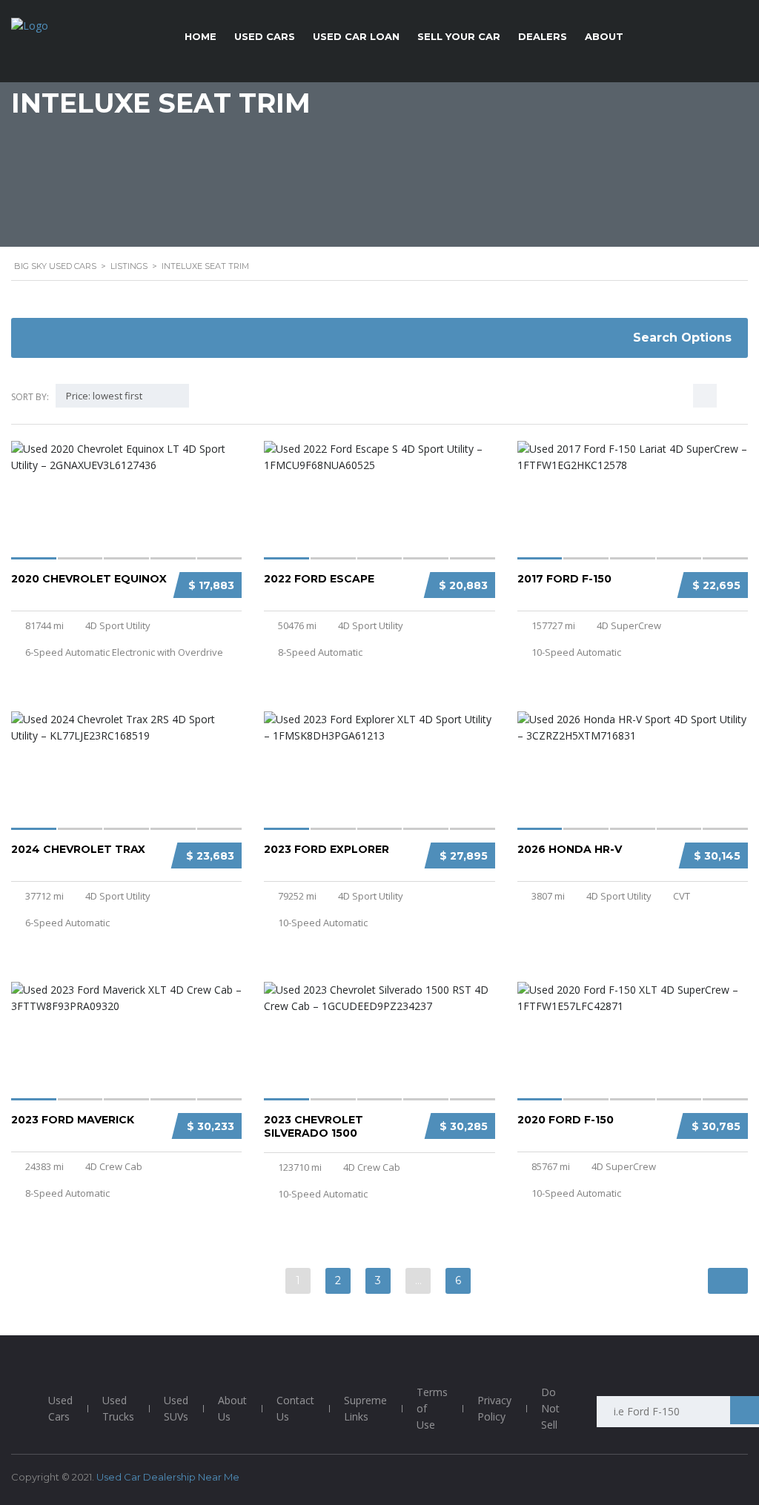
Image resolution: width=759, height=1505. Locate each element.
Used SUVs (176, 1408)
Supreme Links (365, 1408)
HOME (200, 36)
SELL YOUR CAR (458, 36)
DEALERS (542, 36)
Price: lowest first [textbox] (104, 395)
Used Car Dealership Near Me (167, 1477)
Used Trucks (118, 1408)
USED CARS (264, 36)
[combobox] (122, 396)
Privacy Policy (494, 1408)
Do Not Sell (550, 1408)
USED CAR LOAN (356, 36)
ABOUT (604, 36)
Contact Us (295, 1408)
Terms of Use (432, 1408)
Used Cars (60, 1408)
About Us (232, 1408)
